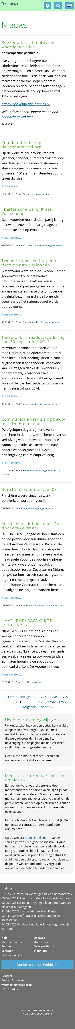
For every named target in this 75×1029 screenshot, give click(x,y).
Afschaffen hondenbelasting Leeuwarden (43, 245)
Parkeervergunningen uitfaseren (38, 193)
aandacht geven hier (17, 117)
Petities (6, 946)
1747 (42, 697)
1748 (53, 697)
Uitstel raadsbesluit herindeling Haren (41, 403)
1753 (40, 702)
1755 (62, 702)
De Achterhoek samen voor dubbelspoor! (43, 605)
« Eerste (11, 697)
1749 (64, 697)
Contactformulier (12, 980)
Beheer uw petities (13, 955)
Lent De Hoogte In (31, 682)
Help (4, 937)
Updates (39, 937)
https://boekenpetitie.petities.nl (25, 104)
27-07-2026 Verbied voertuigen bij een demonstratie (37, 894)
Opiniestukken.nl (36, 838)
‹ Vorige (24, 697)
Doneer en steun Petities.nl (37, 964)
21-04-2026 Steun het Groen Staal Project (29, 911)
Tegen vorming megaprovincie (37, 508)
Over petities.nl (44, 946)
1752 (28, 702)
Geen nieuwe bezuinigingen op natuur (41, 322)
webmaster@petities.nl (16, 984)
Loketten (7, 950)
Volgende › (30, 707)
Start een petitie (12, 942)
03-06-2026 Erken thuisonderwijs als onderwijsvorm (36, 898)
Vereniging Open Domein (37, 1013)
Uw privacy (41, 942)
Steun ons (40, 950)
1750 (6, 702)
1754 (51, 702)
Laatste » (46, 707)
